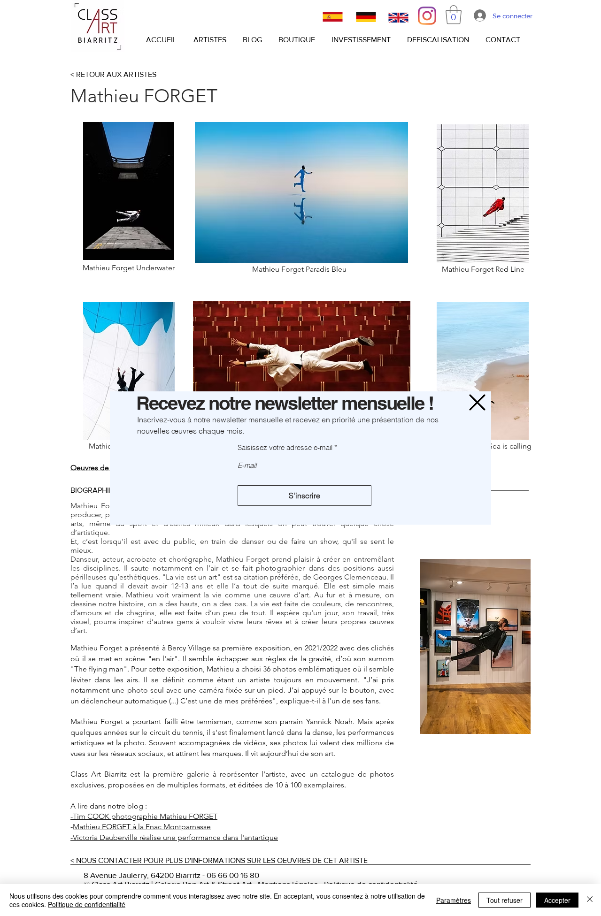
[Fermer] (589, 900)
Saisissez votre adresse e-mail (285, 447)
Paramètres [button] (453, 900)
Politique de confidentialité (86, 904)
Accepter (557, 900)
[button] (477, 402)
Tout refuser (504, 900)
